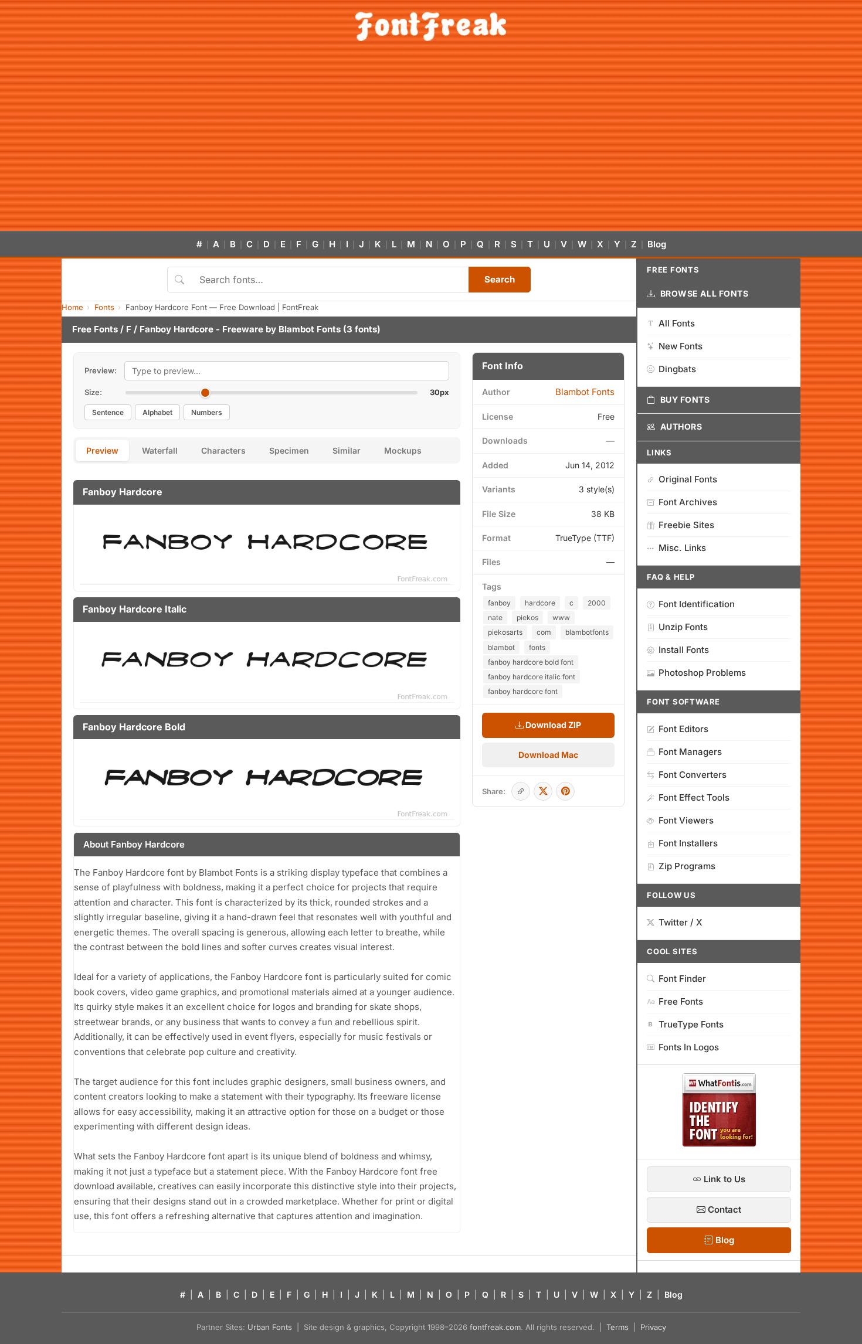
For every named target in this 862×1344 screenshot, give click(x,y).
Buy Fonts (685, 399)
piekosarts (505, 632)
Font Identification (697, 604)
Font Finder (682, 978)
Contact (723, 1209)
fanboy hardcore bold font (530, 662)
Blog (656, 244)
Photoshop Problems (702, 672)
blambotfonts (587, 632)
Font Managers (690, 751)
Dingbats (677, 369)
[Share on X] (543, 791)
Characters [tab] (223, 450)
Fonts (104, 307)
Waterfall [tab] (160, 450)
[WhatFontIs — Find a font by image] (719, 1143)
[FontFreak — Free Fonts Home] (430, 26)
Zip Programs (687, 866)
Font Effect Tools (694, 797)
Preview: (100, 370)
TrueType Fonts (691, 1024)
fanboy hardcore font (523, 691)
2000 (597, 602)
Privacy (653, 1327)
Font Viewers (686, 820)
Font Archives (688, 502)
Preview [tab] (102, 450)
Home (72, 307)
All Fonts (677, 323)
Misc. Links (682, 547)
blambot (501, 647)
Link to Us (723, 1179)
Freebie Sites (686, 524)
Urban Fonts (269, 1327)
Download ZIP (552, 725)
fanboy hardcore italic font (531, 676)
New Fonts (681, 346)
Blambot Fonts (310, 329)
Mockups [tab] (403, 450)
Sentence (108, 412)
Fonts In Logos (689, 1047)
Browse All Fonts (704, 293)
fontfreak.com (495, 1327)
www (561, 617)
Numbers (206, 412)
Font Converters (693, 774)
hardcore (540, 602)
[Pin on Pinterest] (565, 791)
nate (495, 617)
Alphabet (157, 412)
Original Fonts (688, 479)
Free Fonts (95, 329)
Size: (93, 392)
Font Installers (688, 843)
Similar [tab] (346, 450)
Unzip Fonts (683, 626)
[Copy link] (520, 791)
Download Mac (548, 755)
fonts (537, 647)
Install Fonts (684, 649)
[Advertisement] (431, 143)
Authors (681, 426)
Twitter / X (681, 922)
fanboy (499, 602)
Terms (617, 1327)
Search (499, 279)
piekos (527, 617)
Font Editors (683, 728)
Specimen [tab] (289, 450)
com (544, 632)
